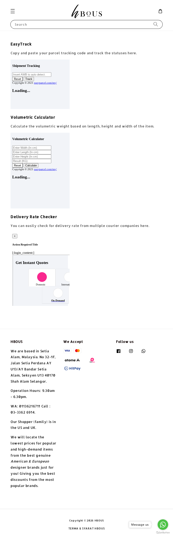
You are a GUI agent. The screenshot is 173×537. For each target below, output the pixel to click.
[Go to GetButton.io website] (163, 532)
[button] (12, 11)
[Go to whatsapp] (163, 524)
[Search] (155, 24)
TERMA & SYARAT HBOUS (86, 528)
